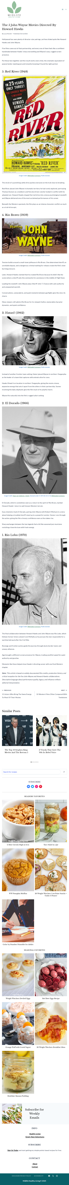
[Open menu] (62, 9)
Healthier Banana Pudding (18, 1096)
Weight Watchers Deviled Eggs (18, 998)
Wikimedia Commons (34, 175)
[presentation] (17, 730)
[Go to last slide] (4, 738)
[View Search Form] (66, 9)
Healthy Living (35, 1134)
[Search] (64, 771)
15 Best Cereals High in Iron (18, 845)
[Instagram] (57, 1176)
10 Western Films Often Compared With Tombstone (51, 693)
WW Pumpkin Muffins (18, 893)
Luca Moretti (8, 33)
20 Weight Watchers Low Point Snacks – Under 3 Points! (51, 895)
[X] (53, 1176)
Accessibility (38, 1175)
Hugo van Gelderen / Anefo (21, 496)
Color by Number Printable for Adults (18, 944)
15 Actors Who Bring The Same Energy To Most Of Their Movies (16, 693)
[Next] (64, 738)
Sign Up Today (12, 1150)
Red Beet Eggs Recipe (51, 998)
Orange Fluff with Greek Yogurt (18, 1047)
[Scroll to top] (64, 1178)
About (35, 1164)
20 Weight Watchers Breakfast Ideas (51, 1047)
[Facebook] (49, 1176)
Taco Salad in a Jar (51, 845)
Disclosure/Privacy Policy (21, 1175)
